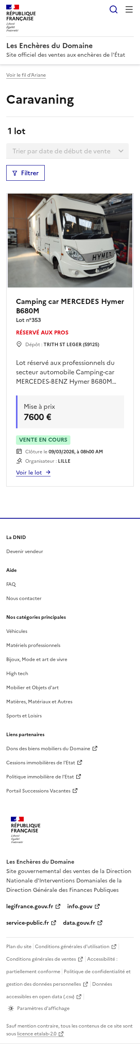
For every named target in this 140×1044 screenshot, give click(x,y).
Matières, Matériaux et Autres (39, 701)
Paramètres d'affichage (43, 1008)
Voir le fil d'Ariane (26, 75)
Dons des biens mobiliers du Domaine (48, 748)
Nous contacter (24, 598)
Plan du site (19, 946)
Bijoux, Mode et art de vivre (36, 659)
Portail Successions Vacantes (38, 790)
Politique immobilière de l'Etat (40, 776)
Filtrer (29, 173)
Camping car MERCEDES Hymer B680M (70, 306)
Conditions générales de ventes (41, 959)
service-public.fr (27, 923)
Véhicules (16, 631)
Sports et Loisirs (24, 715)
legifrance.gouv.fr (29, 906)
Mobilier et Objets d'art (32, 687)
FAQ (11, 584)
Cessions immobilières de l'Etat (40, 762)
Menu (129, 9)
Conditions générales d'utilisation (72, 946)
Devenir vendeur (24, 551)
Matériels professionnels (33, 645)
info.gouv (80, 906)
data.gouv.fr (79, 923)
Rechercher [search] (113, 9)
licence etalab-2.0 (36, 1033)
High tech (17, 673)
